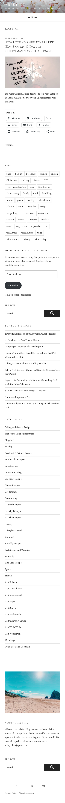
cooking (25, 180)
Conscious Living (13, 472)
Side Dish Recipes (14, 562)
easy (32, 187)
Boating (8, 446)
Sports (8, 569)
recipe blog (12, 213)
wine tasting (41, 239)
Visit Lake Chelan (13, 588)
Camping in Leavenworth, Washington (24, 346)
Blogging (9, 440)
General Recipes (13, 504)
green (20, 200)
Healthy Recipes (13, 517)
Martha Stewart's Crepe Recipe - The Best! (25, 390)
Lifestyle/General (13, 530)
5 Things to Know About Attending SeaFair (25, 363)
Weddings (10, 640)
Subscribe (13, 285)
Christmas (11, 180)
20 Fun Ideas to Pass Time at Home (22, 340)
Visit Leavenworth (13, 595)
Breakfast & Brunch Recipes (18, 453)
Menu (34, 17)
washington (27, 232)
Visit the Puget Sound (15, 620)
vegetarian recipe (39, 226)
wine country (13, 239)
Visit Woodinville (13, 633)
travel (9, 226)
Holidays (9, 524)
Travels (8, 575)
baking (18, 173)
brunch (43, 173)
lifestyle (10, 206)
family (26, 193)
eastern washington (16, 187)
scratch (10, 219)
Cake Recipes (11, 465)
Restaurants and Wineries (17, 549)
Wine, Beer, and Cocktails (17, 646)
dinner (36, 180)
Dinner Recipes (12, 485)
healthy (30, 200)
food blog (47, 193)
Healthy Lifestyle (13, 511)
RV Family (10, 556)
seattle (21, 219)
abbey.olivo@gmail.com (16, 745)
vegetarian (21, 226)
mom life (31, 206)
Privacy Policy (11, 792)
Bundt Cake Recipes (15, 459)
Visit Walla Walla (13, 627)
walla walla (11, 232)
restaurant (43, 213)
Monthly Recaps (13, 543)
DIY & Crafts (11, 491)
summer (33, 219)
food (35, 193)
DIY (46, 180)
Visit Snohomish (13, 614)
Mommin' (9, 537)
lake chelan (44, 200)
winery (27, 239)
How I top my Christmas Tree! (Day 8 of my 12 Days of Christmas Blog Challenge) (29, 46)
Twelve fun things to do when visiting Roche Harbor (30, 333)
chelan (54, 173)
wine (39, 232)
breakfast (30, 173)
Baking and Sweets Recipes (18, 427)
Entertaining (12, 193)
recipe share (28, 213)
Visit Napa (10, 601)
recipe (43, 206)
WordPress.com (26, 792)
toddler (44, 219)
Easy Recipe (44, 187)
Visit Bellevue (11, 582)
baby (8, 173)
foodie (9, 200)
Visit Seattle (10, 608)
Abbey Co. (16, 4)
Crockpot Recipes (14, 478)
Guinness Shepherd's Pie (17, 397)
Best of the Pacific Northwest (19, 433)
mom (20, 206)
